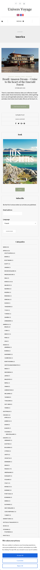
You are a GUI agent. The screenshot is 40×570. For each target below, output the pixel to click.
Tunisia (6, 313)
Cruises (5, 415)
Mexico (6, 334)
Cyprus (6, 451)
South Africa (8, 253)
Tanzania (7, 306)
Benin (6, 256)
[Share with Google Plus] (21, 123)
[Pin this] (24, 123)
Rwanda (7, 296)
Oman (6, 386)
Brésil (23, 76)
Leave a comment (20, 119)
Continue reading (20, 106)
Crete (6, 454)
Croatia (7, 458)
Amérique (11, 76)
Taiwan (6, 397)
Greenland (8, 472)
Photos (5, 535)
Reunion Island (9, 271)
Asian (5, 344)
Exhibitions (7, 518)
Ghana (6, 267)
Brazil (6, 327)
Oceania (7, 431)
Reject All (20, 566)
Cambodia (7, 358)
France (6, 469)
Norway (7, 490)
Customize (20, 560)
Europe (6, 428)
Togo (6, 310)
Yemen (6, 408)
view (20, 189)
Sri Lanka (7, 393)
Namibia (7, 288)
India (6, 368)
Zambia (6, 317)
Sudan (6, 303)
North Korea (8, 361)
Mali (5, 278)
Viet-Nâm (7, 404)
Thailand (7, 400)
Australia (6, 411)
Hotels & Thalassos (9, 522)
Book (5, 526)
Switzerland (8, 508)
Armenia (7, 347)
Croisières (29, 76)
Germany (7, 440)
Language (6, 219)
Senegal (7, 299)
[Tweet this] (18, 123)
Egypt (6, 264)
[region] (20, 553)
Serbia (6, 501)
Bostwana (8, 260)
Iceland (7, 479)
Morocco (7, 281)
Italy (6, 483)
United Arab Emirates (11, 365)
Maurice (7, 285)
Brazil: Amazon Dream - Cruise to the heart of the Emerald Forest (20, 81)
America (6, 324)
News (5, 247)
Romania (7, 497)
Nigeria (6, 292)
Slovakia (7, 504)
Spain (6, 465)
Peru (6, 337)
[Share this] (16, 123)
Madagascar (8, 274)
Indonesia (7, 372)
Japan (6, 375)
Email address (7, 210)
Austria (7, 444)
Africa (5, 250)
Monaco (7, 486)
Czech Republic (9, 511)
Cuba (6, 330)
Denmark (7, 461)
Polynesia (7, 532)
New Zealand (10, 434)
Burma (6, 351)
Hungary (7, 476)
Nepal (6, 383)
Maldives (7, 379)
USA (5, 341)
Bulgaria (7, 447)
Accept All (20, 555)
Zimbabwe (7, 321)
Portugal (7, 493)
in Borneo (7, 354)
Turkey (6, 515)
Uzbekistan (8, 390)
